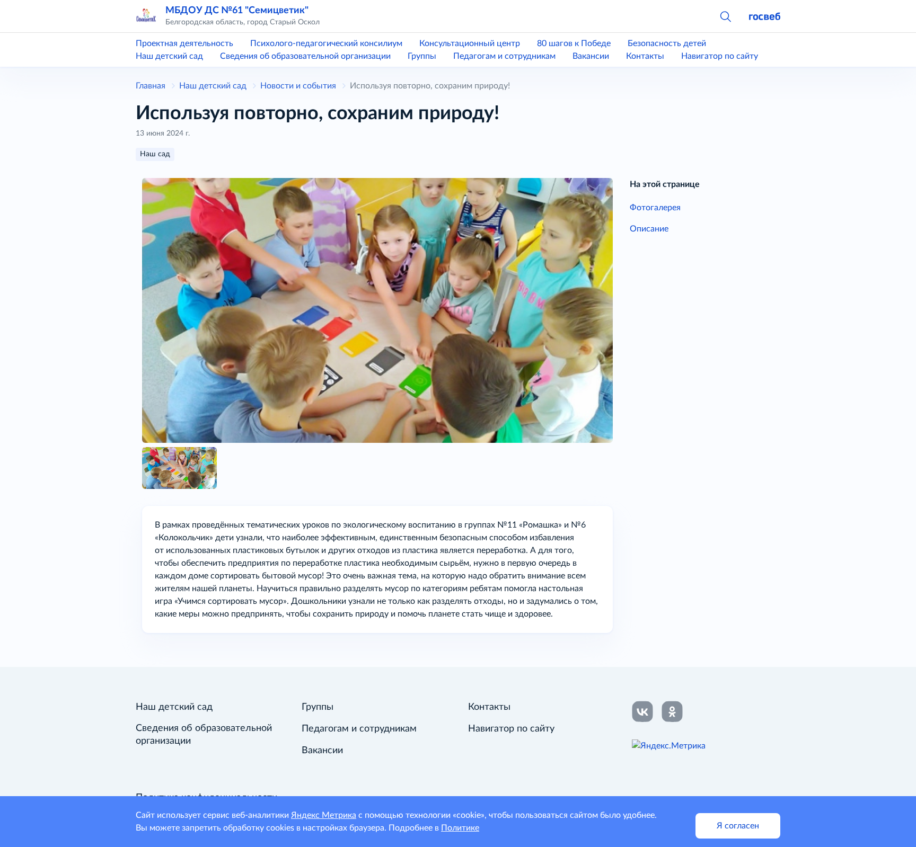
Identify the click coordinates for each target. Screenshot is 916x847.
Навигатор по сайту (719, 56)
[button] (725, 16)
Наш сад (155, 154)
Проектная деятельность (184, 43)
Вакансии (590, 56)
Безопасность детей (667, 43)
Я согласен (738, 826)
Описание (649, 229)
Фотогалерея (655, 207)
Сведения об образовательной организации (305, 56)
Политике (460, 828)
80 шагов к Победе (574, 43)
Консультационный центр (469, 43)
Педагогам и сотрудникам (504, 56)
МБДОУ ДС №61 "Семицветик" (237, 10)
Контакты (645, 56)
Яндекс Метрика (323, 815)
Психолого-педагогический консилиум (326, 43)
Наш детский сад (169, 56)
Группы (422, 56)
